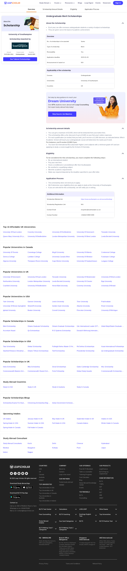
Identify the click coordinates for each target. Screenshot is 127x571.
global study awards (84, 371)
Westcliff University (34, 306)
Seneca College (9, 257)
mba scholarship (34, 367)
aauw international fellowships (112, 346)
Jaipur (103, 448)
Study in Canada (83, 387)
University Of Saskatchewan (87, 261)
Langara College (107, 261)
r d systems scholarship (61, 330)
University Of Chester (84, 281)
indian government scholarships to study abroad (63, 403)
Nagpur (30, 452)
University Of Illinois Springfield (14, 306)
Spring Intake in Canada (11, 427)
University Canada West (61, 257)
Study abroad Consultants (12, 443)
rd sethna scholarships (85, 346)
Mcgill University (58, 252)
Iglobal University (9, 310)
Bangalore (31, 448)
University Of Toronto (10, 252)
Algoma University (9, 261)
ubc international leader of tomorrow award (88, 326)
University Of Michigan (109, 310)
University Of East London (37, 277)
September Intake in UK (85, 419)
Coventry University (35, 232)
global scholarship (34, 346)
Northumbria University (11, 281)
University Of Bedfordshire (37, 286)
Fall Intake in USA (58, 423)
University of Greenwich (85, 232)
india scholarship (9, 367)
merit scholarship (9, 326)
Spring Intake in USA (10, 423)
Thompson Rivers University (38, 261)
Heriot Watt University (60, 286)
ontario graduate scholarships (63, 326)
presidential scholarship (85, 351)
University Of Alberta (84, 252)
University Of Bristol (108, 286)
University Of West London (110, 277)
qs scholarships (33, 330)
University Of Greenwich (11, 277)
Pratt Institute (106, 301)
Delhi (54, 443)
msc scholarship (107, 367)
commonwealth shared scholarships (39, 371)
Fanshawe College (108, 257)
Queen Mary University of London (14, 236)
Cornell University (58, 310)
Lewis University (58, 301)
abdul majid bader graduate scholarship (112, 326)
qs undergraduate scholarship (112, 351)
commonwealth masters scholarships (14, 371)
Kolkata (55, 448)
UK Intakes (7, 419)
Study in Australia (58, 387)
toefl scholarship (58, 351)
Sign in (118, 3)
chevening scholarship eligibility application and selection (39, 403)
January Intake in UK (35, 419)
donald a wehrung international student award (88, 330)
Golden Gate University (60, 306)
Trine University (82, 301)
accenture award (9, 330)
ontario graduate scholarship (38, 326)
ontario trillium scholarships (38, 351)
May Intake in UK (58, 419)
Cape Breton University (60, 261)
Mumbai (6, 448)
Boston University (34, 310)
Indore (5, 452)
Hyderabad (105, 443)
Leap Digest (88, 3)
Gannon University (34, 301)
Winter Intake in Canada (110, 423)
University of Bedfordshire (37, 236)
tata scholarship (9, 346)
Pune (79, 448)
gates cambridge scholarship (87, 367)
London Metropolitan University (63, 236)
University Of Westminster (86, 277)
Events (98, 3)
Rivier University (107, 306)
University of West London (86, 236)
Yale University (8, 301)
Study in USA (8, 387)
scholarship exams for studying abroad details (14, 403)
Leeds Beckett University (110, 236)
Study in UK (32, 387)
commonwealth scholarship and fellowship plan (112, 371)
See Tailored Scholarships (20, 59)
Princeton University (84, 310)
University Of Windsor (84, 257)
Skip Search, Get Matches (62, 114)
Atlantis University (83, 306)
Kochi (30, 443)
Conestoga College (35, 252)
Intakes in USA (106, 419)
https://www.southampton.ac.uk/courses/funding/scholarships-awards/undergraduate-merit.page (97, 199)
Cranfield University (10, 286)
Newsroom (107, 3)
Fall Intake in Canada (35, 427)
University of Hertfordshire (61, 232)
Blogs (80, 3)
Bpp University (106, 281)
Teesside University (108, 232)
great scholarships (59, 367)
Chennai (80, 443)
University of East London (12, 232)
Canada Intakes (82, 423)
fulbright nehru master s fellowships (63, 346)
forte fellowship (58, 371)
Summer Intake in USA (36, 423)
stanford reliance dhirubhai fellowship (14, 351)
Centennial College (108, 252)
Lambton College (34, 257)
